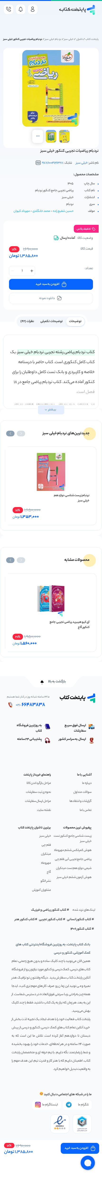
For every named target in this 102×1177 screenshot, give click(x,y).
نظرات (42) (27, 321)
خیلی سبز (69, 39)
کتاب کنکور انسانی (79, 919)
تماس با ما (86, 810)
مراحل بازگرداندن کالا (39, 783)
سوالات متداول (82, 792)
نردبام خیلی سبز (53, 39)
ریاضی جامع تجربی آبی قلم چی (73, 859)
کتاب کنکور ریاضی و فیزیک (48, 910)
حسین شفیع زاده (63, 211)
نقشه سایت (44, 810)
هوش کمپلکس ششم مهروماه (73, 850)
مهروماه (46, 863)
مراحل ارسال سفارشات (38, 801)
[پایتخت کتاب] (77, 10)
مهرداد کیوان (22, 211)
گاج (49, 872)
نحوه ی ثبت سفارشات (38, 792)
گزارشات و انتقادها (81, 801)
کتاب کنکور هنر (25, 919)
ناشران (79, 39)
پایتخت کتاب (92, 39)
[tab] (75, 321)
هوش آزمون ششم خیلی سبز (74, 877)
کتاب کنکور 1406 (80, 929)
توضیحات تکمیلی (51, 321)
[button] (21, 433)
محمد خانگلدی (41, 211)
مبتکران (46, 854)
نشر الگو (46, 881)
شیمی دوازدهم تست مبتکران (74, 868)
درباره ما (87, 783)
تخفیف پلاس (84, 229)
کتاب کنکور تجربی (50, 919)
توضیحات (75, 321)
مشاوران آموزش (41, 890)
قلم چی (46, 845)
